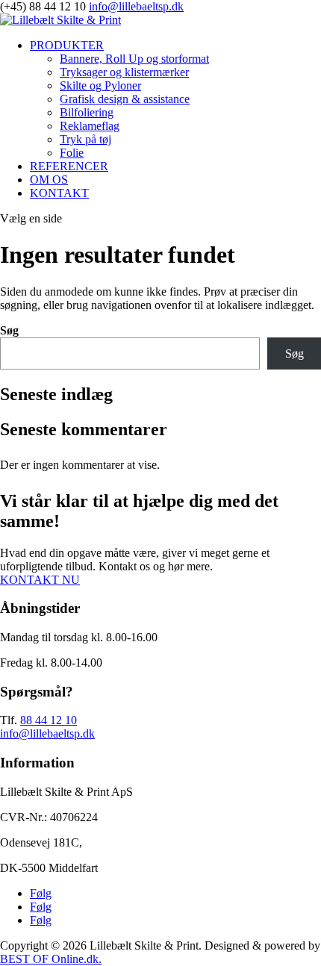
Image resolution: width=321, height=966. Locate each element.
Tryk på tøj (85, 139)
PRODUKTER (67, 45)
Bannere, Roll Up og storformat (134, 58)
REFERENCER (69, 166)
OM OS (49, 179)
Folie (72, 152)
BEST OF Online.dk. (51, 959)
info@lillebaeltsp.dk (47, 733)
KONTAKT (59, 193)
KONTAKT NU (40, 579)
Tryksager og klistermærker (124, 72)
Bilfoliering (86, 112)
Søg (9, 330)
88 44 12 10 (48, 720)
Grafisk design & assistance (125, 99)
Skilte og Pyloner (100, 85)
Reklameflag (89, 125)
